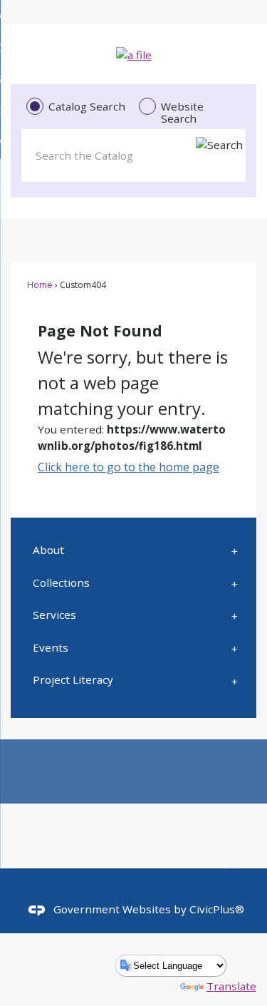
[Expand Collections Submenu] (234, 582)
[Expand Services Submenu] (234, 615)
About (48, 550)
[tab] (77, 107)
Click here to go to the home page (128, 467)
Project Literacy (73, 679)
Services (54, 614)
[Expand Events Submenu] (234, 647)
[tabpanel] (133, 152)
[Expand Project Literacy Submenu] (234, 680)
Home (40, 285)
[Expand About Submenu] (234, 550)
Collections (61, 582)
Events (50, 647)
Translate (231, 986)
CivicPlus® (216, 909)
